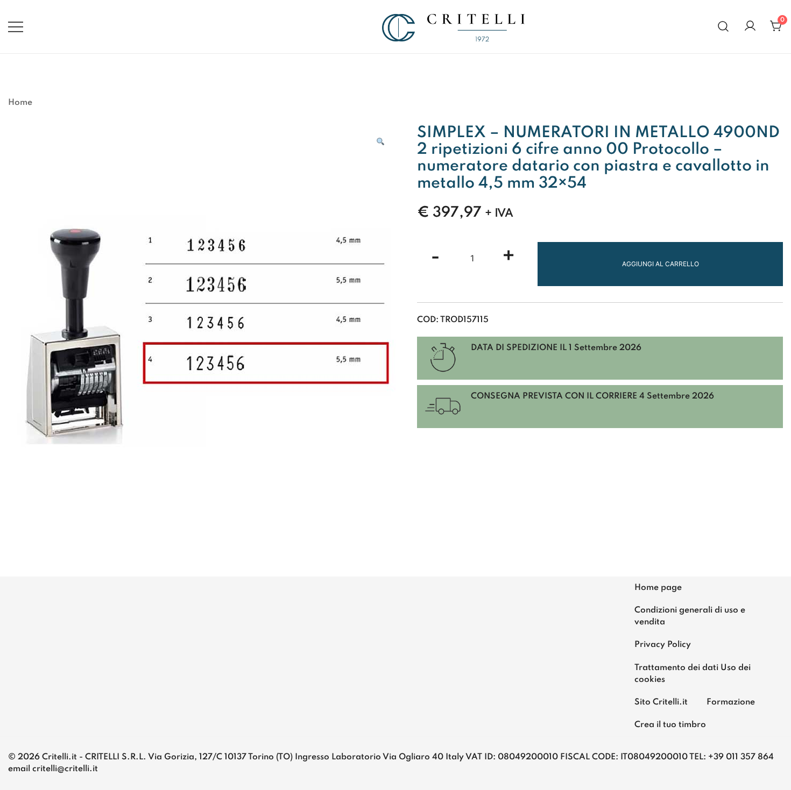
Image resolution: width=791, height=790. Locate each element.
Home (20, 102)
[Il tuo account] (750, 26)
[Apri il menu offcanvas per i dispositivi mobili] (15, 26)
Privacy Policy (662, 644)
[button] (380, 142)
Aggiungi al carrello (660, 264)
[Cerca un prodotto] (723, 26)
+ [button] (508, 257)
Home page (658, 587)
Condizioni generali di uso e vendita (689, 616)
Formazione (731, 702)
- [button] (435, 257)
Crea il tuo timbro (670, 725)
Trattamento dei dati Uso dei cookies (692, 674)
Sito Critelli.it (661, 702)
